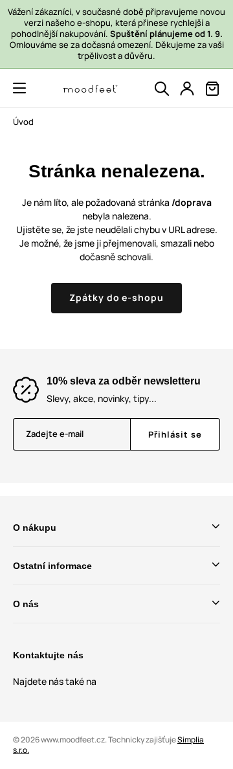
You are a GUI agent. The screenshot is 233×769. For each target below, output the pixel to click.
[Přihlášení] (187, 88)
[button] (19, 88)
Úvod (23, 122)
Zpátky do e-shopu (116, 297)
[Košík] (212, 88)
